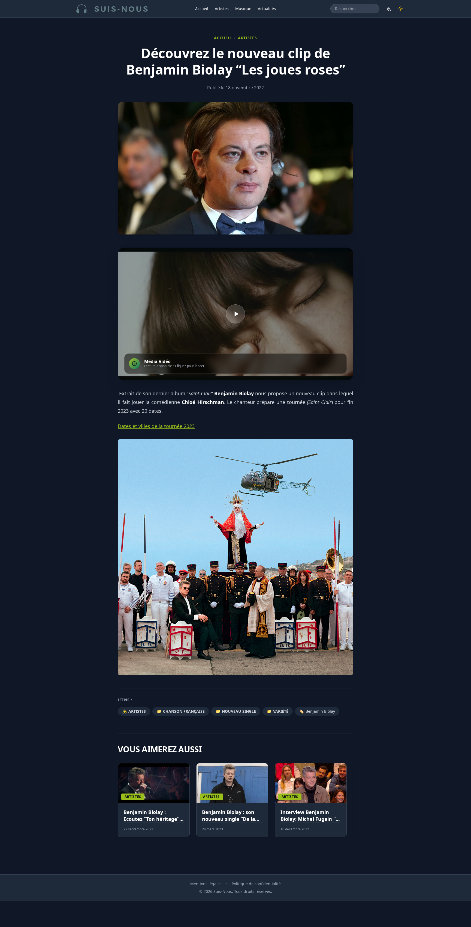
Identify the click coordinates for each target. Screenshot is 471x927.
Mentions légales (206, 883)
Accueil (201, 8)
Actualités (267, 8)
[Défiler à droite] (351, 803)
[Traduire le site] (389, 9)
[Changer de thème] (401, 9)
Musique (243, 8)
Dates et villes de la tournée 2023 (156, 426)
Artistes (222, 8)
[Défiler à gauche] (120, 803)
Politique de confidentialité (256, 883)
